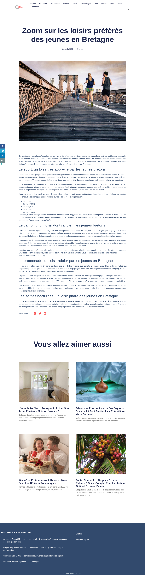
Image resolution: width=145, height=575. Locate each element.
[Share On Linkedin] (2, 155)
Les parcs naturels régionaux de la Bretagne (21, 561)
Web (96, 4)
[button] (129, 10)
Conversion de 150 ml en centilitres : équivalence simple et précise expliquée (34, 556)
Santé (75, 4)
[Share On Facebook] (2, 146)
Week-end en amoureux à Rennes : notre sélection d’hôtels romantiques (43, 481)
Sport (120, 4)
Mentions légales (83, 539)
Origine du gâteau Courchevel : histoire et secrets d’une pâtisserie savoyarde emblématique (34, 549)
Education (43, 4)
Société (33, 4)
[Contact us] (2, 160)
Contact (79, 534)
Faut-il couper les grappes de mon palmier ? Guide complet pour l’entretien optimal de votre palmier (100, 483)
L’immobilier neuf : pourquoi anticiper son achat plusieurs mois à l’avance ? (44, 410)
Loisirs (103, 4)
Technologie (86, 4)
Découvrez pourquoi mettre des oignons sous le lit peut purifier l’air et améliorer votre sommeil (101, 411)
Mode (112, 4)
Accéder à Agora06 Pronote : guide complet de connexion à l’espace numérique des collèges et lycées (35, 540)
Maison (66, 4)
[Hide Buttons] (1, 164)
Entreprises (55, 4)
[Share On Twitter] (2, 151)
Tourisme (35, 7)
